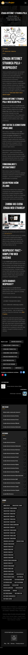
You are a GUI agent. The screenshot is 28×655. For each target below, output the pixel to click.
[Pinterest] (3, 375)
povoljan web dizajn (20, 574)
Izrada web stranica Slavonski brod (10, 560)
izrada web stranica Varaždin (8, 566)
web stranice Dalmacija (7, 593)
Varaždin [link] (18, 620)
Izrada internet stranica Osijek (14, 453)
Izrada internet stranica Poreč (11, 419)
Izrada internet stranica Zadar (14, 486)
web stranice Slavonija (7, 599)
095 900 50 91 (8, 233)
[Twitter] (24, 372)
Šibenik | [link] (4, 618)
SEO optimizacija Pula (8, 360)
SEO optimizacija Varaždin (19, 579)
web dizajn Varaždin (19, 588)
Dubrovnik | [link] (10, 618)
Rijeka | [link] (16, 616)
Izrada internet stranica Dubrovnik (12, 427)
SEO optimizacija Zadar (7, 582)
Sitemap (13, 643)
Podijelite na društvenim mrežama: (10, 372)
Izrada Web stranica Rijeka (8, 555)
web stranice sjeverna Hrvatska (9, 596)
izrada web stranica (20, 541)
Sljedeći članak (23, 389)
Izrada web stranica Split (8, 563)
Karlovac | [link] (13, 620)
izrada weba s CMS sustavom (10, 353)
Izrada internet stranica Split (14, 479)
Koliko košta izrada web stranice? (11, 412)
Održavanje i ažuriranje (15, 393)
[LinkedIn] (5, 375)
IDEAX (7, 48)
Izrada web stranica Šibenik (8, 574)
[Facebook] (21, 372)
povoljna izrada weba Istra (10, 356)
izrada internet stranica (17, 505)
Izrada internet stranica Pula (12, 18)
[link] (4, 616)
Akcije (14, 438)
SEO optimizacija (20, 577)
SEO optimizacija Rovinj (7, 579)
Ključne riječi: (4, 341)
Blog (5, 643)
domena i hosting (6, 505)
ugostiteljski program (9, 364)
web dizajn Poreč (15, 585)
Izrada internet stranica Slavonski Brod (14, 475)
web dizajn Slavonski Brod (8, 588)
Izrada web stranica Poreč (8, 549)
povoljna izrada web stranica (8, 577)
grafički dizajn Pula (16, 341)
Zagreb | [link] (20, 616)
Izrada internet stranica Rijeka (14, 386)
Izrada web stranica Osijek (8, 546)
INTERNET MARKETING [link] (10, 610)
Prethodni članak (5, 382)
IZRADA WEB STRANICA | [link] (9, 607)
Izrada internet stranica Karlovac (14, 449)
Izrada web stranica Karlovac (8, 544)
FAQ (8, 643)
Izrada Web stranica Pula (9, 349)
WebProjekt (18, 368)
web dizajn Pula (7, 368)
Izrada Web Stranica (14, 494)
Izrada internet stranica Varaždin (14, 483)
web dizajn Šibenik (6, 590)
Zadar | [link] (15, 618)
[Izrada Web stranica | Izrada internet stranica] (7, 3)
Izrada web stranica (12, 16)
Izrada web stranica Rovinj (8, 557)
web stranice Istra (18, 593)
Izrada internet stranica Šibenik (11, 423)
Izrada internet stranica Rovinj (11, 416)
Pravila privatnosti (20, 643)
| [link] (18, 610)
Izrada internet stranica (14, 442)
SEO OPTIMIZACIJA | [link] (19, 609)
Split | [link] (23, 616)
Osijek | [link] (19, 618)
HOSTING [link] (22, 610)
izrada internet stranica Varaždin (9, 530)
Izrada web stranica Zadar (8, 568)
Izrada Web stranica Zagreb (8, 571)
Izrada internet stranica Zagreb (14, 490)
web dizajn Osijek (6, 585)
